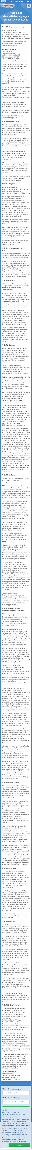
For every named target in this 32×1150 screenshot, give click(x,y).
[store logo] (8, 6)
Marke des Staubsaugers (11, 1089)
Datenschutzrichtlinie (8, 1138)
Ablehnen (4, 1145)
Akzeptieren (19, 1145)
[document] (16, 1128)
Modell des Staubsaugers (11, 1098)
